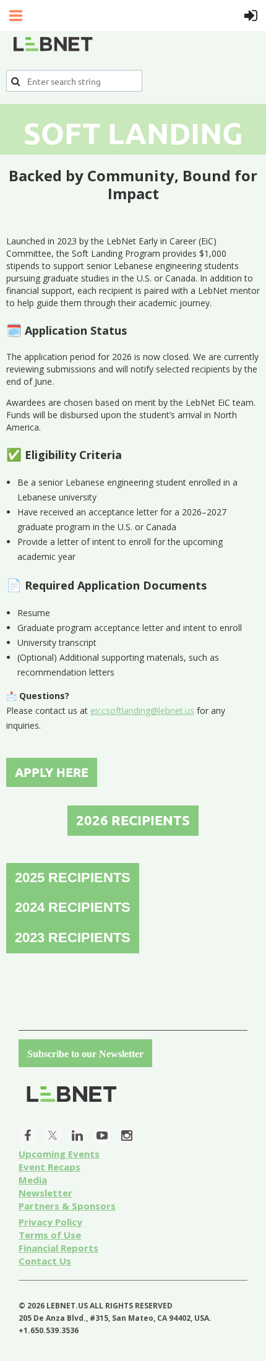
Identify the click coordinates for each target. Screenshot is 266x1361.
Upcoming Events (59, 1154)
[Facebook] (28, 1135)
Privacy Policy (50, 1222)
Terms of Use (50, 1235)
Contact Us (45, 1261)
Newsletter (45, 1193)
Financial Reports (58, 1248)
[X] (52, 1135)
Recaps (49, 1167)
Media (33, 1180)
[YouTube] (102, 1135)
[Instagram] (127, 1135)
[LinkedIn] (77, 1135)
